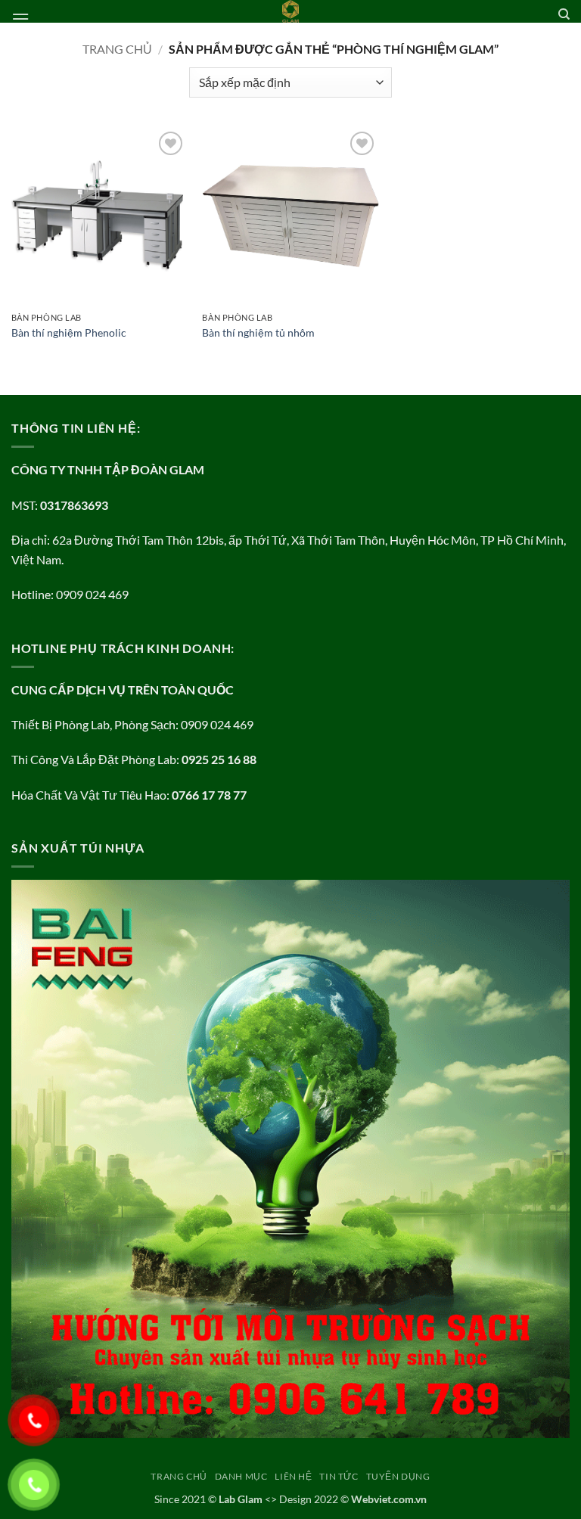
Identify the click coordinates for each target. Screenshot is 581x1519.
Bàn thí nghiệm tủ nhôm (258, 332)
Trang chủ (117, 49)
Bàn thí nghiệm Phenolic (68, 332)
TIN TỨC (338, 1476)
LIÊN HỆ (293, 1476)
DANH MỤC (241, 1476)
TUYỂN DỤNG (398, 1476)
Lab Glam (241, 1499)
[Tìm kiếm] (564, 14)
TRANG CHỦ (179, 1476)
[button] (20, 18)
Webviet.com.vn (389, 1499)
